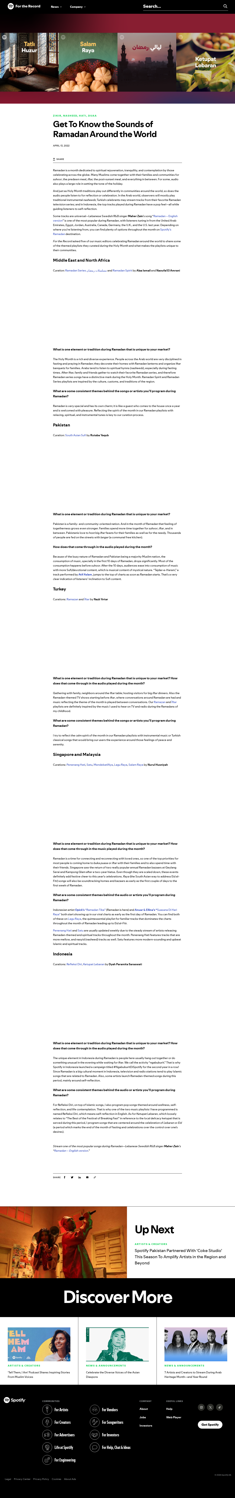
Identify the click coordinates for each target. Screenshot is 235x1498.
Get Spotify (211, 1424)
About (144, 1409)
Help (169, 1409)
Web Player (173, 1417)
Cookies (56, 1479)
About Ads (70, 1479)
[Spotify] (24, 6)
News (55, 7)
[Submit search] (224, 6)
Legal (8, 1479)
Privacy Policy (41, 1479)
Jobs (143, 1417)
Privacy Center (22, 1479)
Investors (146, 1425)
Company (76, 7)
